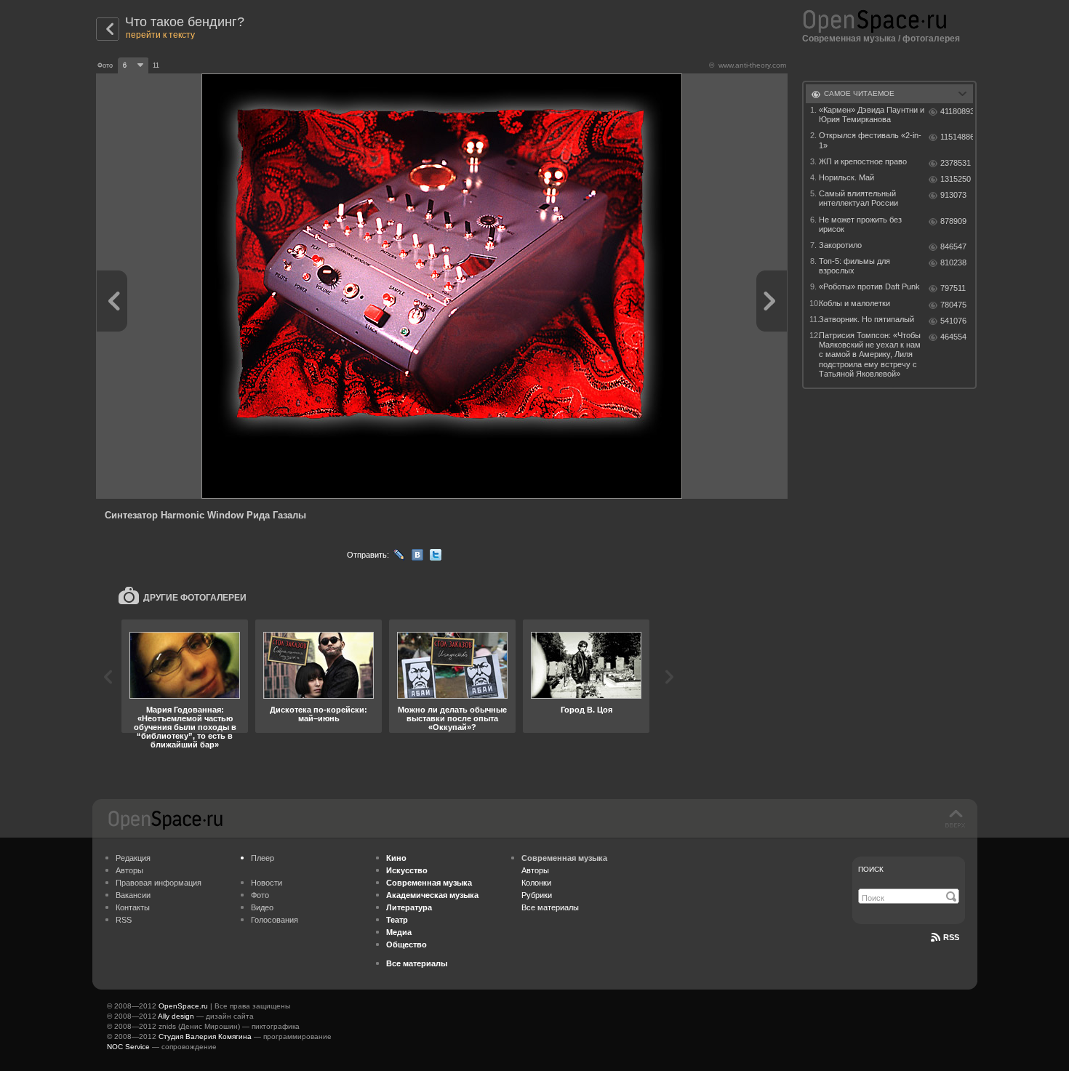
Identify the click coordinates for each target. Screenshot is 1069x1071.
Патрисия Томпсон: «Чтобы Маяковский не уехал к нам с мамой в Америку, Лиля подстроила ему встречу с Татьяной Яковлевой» (870, 354)
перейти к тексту (160, 35)
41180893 (956, 111)
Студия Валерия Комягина (205, 1036)
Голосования (274, 919)
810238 (953, 262)
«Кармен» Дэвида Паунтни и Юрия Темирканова (871, 114)
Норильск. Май (846, 177)
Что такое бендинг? (184, 22)
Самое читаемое (859, 93)
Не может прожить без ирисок (860, 224)
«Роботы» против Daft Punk (869, 286)
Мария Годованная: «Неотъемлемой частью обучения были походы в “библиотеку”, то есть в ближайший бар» (185, 727)
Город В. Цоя (586, 709)
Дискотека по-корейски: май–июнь (318, 714)
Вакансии (133, 895)
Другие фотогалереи (195, 598)
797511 (953, 288)
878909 (953, 221)
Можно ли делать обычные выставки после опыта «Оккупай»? (452, 718)
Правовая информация (158, 882)
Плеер (262, 858)
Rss (951, 937)
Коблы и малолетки (854, 303)
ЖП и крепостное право (863, 161)
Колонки (536, 882)
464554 (953, 336)
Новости (266, 882)
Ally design (176, 1016)
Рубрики (536, 895)
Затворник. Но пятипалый (866, 319)
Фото (260, 895)
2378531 (955, 163)
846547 (953, 246)
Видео (262, 907)
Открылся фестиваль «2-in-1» (870, 140)
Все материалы (550, 907)
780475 (953, 304)
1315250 (955, 179)
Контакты (133, 907)
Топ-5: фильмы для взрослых (854, 266)
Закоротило (840, 245)
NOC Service (128, 1047)
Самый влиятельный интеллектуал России (858, 198)
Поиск (871, 869)
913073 (953, 194)
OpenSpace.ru (183, 1006)
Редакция (133, 858)
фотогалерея (931, 38)
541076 (953, 320)
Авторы (129, 870)
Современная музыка (849, 38)
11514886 (956, 136)
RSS (124, 919)
